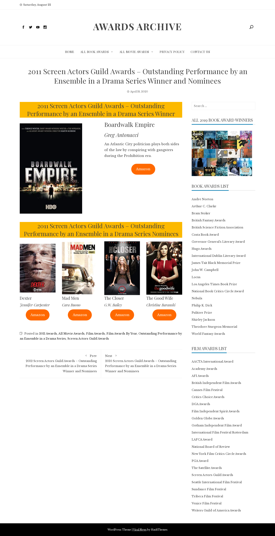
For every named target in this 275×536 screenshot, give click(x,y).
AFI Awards (200, 376)
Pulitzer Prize (202, 312)
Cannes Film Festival (207, 390)
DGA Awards (201, 404)
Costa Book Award (205, 234)
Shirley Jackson (203, 319)
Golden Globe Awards (208, 418)
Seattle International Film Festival (217, 482)
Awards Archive (137, 26)
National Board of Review (211, 447)
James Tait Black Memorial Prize (216, 263)
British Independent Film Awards (216, 383)
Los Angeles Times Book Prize (214, 284)
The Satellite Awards (207, 468)
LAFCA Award (202, 439)
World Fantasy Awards (208, 334)
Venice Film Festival (206, 503)
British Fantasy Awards (208, 220)
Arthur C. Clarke (204, 206)
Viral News (140, 529)
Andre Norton (202, 199)
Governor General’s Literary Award (218, 242)
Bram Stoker (201, 213)
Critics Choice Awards (208, 397)
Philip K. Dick (202, 305)
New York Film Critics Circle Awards (219, 454)
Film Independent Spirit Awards (216, 411)
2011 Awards (48, 333)
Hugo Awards (202, 249)
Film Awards (95, 333)
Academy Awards (204, 369)
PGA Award (200, 461)
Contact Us (200, 52)
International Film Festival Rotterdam (220, 432)
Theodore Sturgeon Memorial (214, 327)
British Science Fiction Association (217, 227)
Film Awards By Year (121, 333)
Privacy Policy (172, 52)
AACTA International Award (212, 361)
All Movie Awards (134, 52)
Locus (196, 277)
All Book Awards (94, 52)
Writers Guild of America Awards (216, 510)
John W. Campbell (205, 270)
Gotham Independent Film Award (217, 425)
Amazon (143, 169)
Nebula (197, 298)
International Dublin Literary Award (219, 256)
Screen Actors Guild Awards (88, 338)
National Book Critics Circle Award (218, 291)
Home (69, 52)
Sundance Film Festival (209, 489)
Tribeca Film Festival (207, 496)
